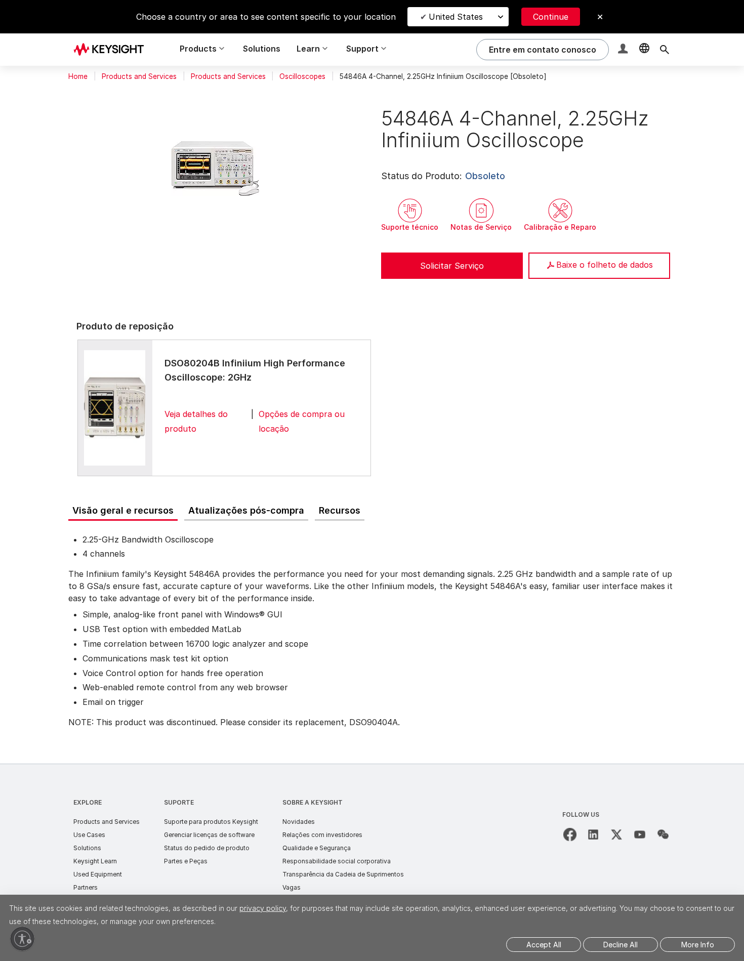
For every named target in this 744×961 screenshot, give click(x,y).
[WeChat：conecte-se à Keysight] (663, 834)
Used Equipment (97, 874)
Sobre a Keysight (312, 802)
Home (78, 76)
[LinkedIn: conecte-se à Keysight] (593, 834)
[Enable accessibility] (22, 939)
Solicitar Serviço (452, 266)
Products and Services (139, 76)
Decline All (620, 944)
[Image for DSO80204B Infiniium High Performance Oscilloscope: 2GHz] (115, 407)
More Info (697, 944)
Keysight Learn (95, 861)
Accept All (543, 944)
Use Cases (89, 835)
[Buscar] (664, 50)
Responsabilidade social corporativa (336, 861)
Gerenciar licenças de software (209, 835)
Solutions (261, 49)
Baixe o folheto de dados (604, 265)
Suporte (179, 802)
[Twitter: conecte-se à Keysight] (616, 834)
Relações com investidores (322, 835)
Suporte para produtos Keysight (211, 821)
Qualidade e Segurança (316, 848)
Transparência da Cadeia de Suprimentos (343, 874)
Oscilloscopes (302, 76)
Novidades (298, 821)
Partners (85, 887)
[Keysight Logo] (112, 49)
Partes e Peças (186, 861)
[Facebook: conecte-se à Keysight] (569, 834)
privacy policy (262, 908)
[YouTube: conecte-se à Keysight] (639, 834)
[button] (624, 50)
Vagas (291, 887)
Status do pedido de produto (207, 848)
